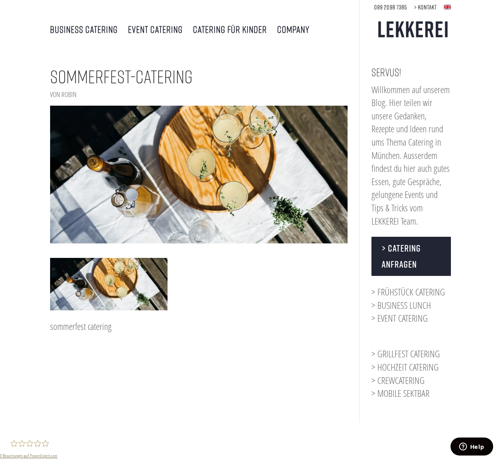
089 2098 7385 (390, 7)
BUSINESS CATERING (84, 30)
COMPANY (293, 30)
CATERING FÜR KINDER (230, 30)
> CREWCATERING (398, 380)
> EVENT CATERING (399, 318)
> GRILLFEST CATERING (405, 353)
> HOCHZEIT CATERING (405, 366)
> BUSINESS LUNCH (401, 305)
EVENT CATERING (155, 30)
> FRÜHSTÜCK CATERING (408, 291)
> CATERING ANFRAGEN (401, 256)
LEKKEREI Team (393, 220)
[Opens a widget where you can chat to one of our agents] (471, 447)
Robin (69, 94)
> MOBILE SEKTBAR (400, 393)
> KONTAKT (425, 7)
